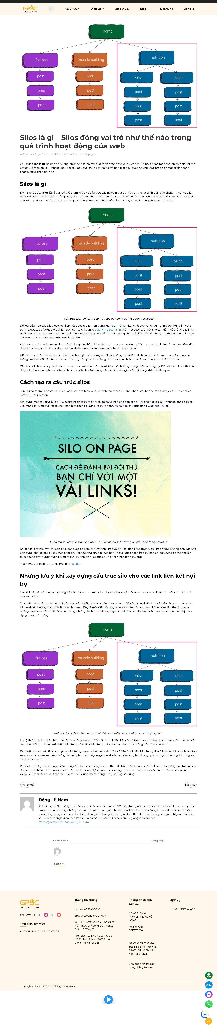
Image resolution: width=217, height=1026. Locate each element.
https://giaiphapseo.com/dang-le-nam (64, 822)
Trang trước (28, 784)
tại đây (76, 563)
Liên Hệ (189, 8)
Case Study (121, 8)
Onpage (89, 154)
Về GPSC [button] (71, 8)
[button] (208, 1021)
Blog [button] (143, 8)
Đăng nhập (157, 840)
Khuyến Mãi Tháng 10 (182, 909)
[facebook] (39, 915)
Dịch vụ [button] (96, 8)
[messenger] (209, 995)
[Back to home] (30, 9)
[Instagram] (46, 915)
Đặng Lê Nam (41, 154)
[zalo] (209, 986)
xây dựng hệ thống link (107, 329)
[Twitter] (52, 915)
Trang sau (190, 784)
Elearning (166, 8)
